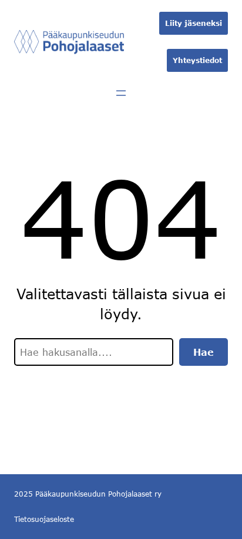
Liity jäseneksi (193, 23)
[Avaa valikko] (121, 93)
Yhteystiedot (197, 60)
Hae (203, 352)
